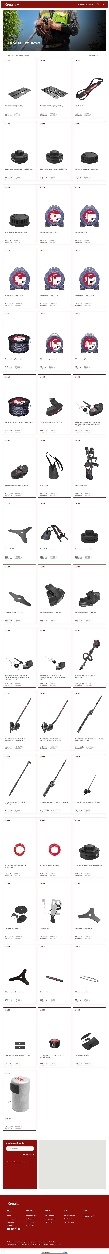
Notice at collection (46, 1252)
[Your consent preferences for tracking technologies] (3, 1251)
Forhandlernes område (85, 4)
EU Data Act (45, 1244)
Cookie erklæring (25, 1244)
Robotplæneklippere (31, 1215)
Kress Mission (68, 1219)
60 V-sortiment (30, 1222)
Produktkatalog (49, 1222)
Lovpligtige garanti (50, 1219)
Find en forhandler (12, 1219)
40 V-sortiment (30, 1225)
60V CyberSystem (31, 1219)
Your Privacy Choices (57, 1252)
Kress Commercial (69, 1222)
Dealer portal (10, 1222)
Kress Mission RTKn (69, 1215)
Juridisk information (35, 1244)
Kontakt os (10, 1225)
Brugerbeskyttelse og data (14, 1244)
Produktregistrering (50, 1215)
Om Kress (9, 1215)
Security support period (54, 1244)
